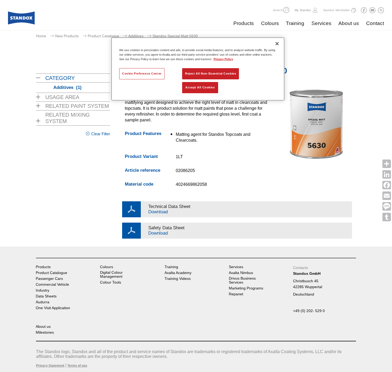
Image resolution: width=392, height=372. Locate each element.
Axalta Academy (178, 273)
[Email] (386, 195)
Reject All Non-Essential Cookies (210, 73)
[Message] (386, 206)
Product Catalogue (103, 36)
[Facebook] (386, 185)
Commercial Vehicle (52, 285)
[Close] (277, 44)
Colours (270, 23)
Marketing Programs (246, 288)
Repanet (236, 294)
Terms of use (77, 365)
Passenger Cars (49, 279)
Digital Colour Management (111, 275)
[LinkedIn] (386, 174)
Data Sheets (46, 296)
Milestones (45, 332)
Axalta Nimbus (241, 273)
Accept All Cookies (200, 87)
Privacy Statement (50, 365)
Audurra (42, 302)
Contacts (300, 267)
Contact (375, 23)
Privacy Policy (223, 59)
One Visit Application (53, 308)
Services (321, 23)
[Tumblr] (386, 217)
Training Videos (178, 279)
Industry (42, 290)
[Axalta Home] (21, 19)
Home (41, 36)
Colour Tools (110, 282)
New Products (67, 36)
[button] (286, 10)
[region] (198, 69)
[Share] (386, 163)
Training (295, 23)
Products (243, 23)
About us (348, 23)
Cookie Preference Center (142, 73)
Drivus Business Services (242, 280)
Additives (135, 36)
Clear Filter (100, 134)
